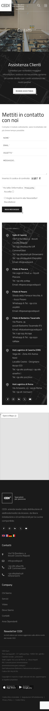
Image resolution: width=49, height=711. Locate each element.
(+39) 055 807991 (24, 333)
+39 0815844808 (23, 258)
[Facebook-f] (8, 399)
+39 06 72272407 (24, 392)
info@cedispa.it (26, 262)
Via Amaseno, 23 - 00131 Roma (27, 388)
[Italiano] (14, 535)
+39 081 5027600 (24, 377)
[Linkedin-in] (19, 399)
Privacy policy (29, 188)
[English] (3, 535)
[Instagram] (13, 399)
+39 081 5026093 (24, 369)
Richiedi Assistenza (24, 91)
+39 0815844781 (23, 246)
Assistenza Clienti (24, 64)
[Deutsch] (10, 535)
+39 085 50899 (23, 281)
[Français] (7, 535)
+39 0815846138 (23, 254)
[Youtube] (30, 399)
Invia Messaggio (12, 209)
